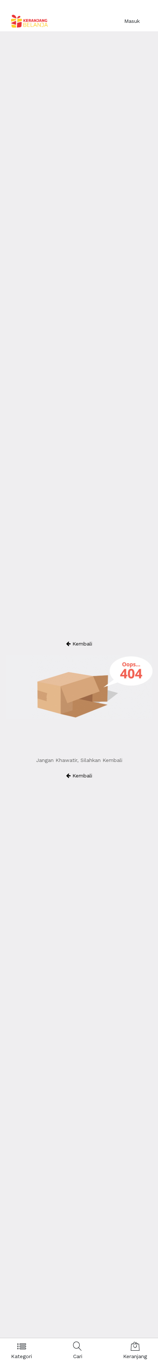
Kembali (81, 644)
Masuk (132, 21)
